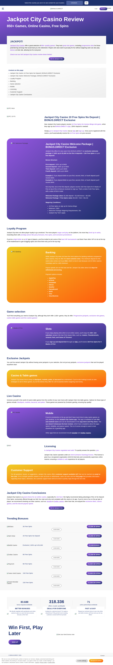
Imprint (37, 662)
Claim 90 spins (94, 554)
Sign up (15, 642)
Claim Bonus (94, 545)
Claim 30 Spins (94, 526)
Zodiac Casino (86, 433)
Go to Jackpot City (56, 59)
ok (86, 3)
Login (96, 8)
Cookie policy (51, 662)
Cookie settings (81, 660)
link (69, 126)
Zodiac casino (59, 501)
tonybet (74, 433)
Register (103, 8)
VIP (26, 239)
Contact (102, 655)
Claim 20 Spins (94, 536)
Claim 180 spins (94, 564)
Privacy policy (43, 662)
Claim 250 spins (94, 573)
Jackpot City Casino (17, 45)
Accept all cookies (96, 660)
